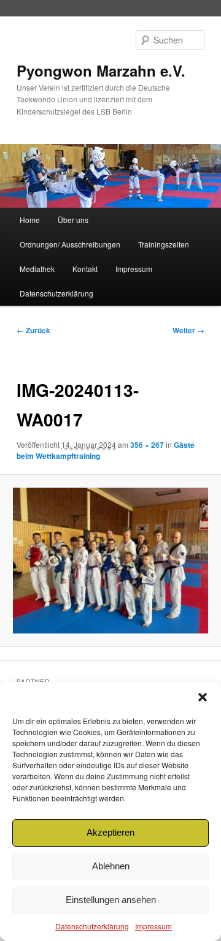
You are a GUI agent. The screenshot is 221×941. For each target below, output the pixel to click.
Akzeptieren (110, 832)
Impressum (153, 926)
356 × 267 (147, 444)
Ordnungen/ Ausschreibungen (70, 244)
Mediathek (37, 268)
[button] (202, 697)
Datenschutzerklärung (92, 926)
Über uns (73, 219)
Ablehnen (111, 866)
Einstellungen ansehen (111, 899)
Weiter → (188, 330)
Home (30, 219)
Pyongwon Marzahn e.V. (101, 70)
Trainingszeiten (163, 244)
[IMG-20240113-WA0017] (110, 560)
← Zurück (33, 330)
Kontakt (85, 268)
